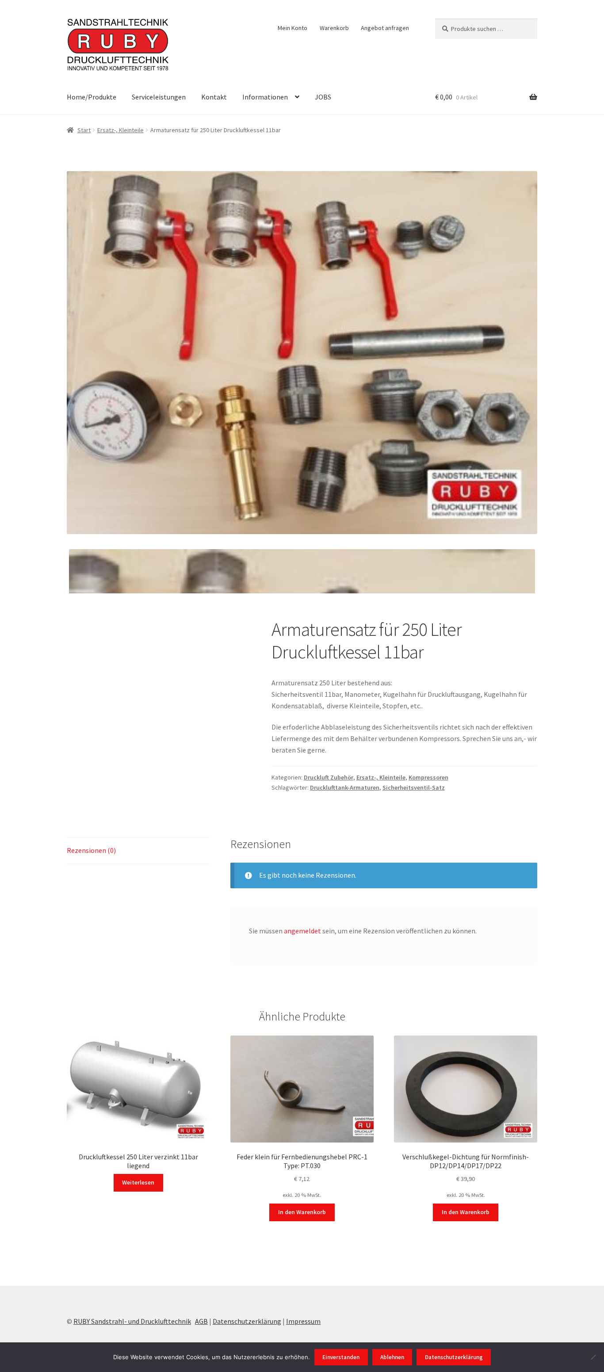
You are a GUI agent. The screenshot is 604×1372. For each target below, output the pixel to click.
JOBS (323, 96)
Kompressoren (428, 777)
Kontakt (214, 96)
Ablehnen (392, 1357)
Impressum (303, 1321)
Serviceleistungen (159, 96)
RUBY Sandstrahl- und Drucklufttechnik (132, 1321)
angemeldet (302, 930)
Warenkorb (334, 28)
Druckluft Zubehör (328, 777)
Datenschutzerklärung (247, 1321)
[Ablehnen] (593, 1357)
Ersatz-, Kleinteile (120, 130)
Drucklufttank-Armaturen (344, 787)
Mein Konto (292, 28)
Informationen (265, 96)
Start (84, 130)
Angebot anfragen (385, 28)
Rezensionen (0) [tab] (91, 850)
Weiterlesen (138, 1182)
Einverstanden (340, 1357)
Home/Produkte (91, 96)
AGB (201, 1321)
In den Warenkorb (302, 1212)
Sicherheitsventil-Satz (413, 787)
